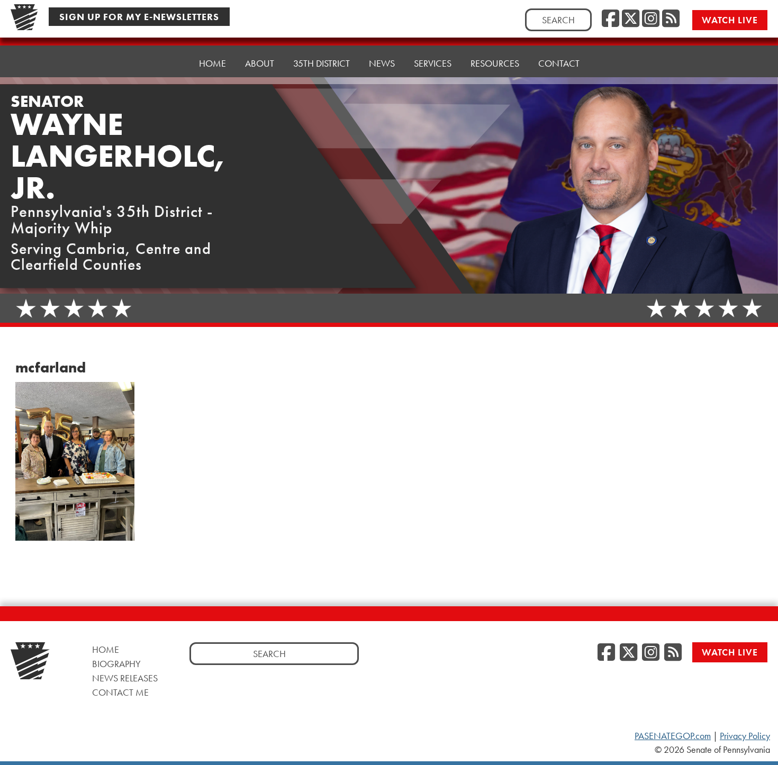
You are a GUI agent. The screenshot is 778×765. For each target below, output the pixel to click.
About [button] (259, 63)
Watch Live (730, 20)
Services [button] (432, 63)
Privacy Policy (745, 736)
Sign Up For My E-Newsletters (139, 17)
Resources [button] (495, 63)
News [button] (382, 63)
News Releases (125, 678)
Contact (559, 63)
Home (212, 63)
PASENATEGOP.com (673, 736)
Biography (116, 664)
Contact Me (120, 692)
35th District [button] (321, 63)
